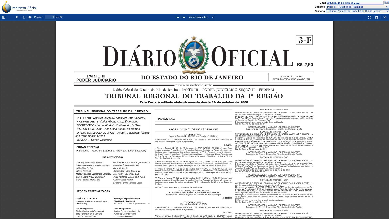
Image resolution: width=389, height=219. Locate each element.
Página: (38, 17)
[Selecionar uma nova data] (386, 2)
